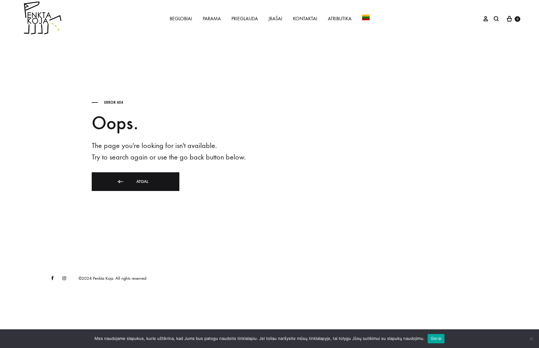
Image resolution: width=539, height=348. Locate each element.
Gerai (436, 338)
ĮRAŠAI (275, 18)
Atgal (141, 181)
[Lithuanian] (366, 19)
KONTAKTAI (305, 18)
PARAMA (212, 18)
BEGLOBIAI (181, 18)
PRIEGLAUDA (244, 18)
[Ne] (531, 339)
